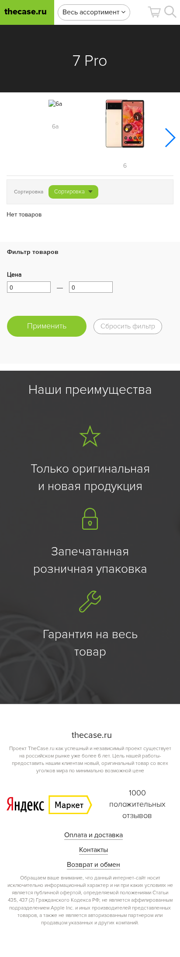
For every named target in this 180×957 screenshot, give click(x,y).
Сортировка (69, 191)
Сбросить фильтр (127, 326)
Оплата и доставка (93, 835)
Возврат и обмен (93, 864)
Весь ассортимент (91, 12)
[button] (154, 12)
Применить (46, 326)
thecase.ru (25, 12)
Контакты (93, 849)
